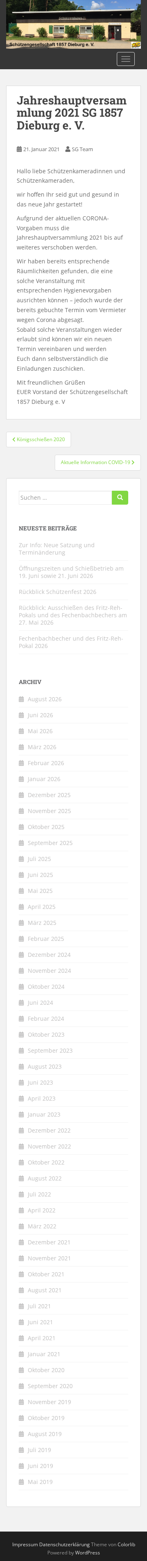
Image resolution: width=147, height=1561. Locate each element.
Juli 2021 (39, 1306)
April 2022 (42, 1210)
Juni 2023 (40, 1082)
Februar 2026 (46, 763)
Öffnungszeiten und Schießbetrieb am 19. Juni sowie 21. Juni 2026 (71, 572)
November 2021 (49, 1258)
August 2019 (45, 1434)
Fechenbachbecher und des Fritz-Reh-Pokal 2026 (71, 642)
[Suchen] (120, 498)
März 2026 (42, 747)
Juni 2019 (40, 1466)
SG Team (82, 149)
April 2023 (42, 1098)
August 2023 (45, 1066)
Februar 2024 (46, 1018)
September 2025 (50, 843)
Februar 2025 (46, 938)
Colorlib (126, 1544)
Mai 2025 (40, 891)
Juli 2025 (39, 859)
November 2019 (49, 1402)
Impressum (25, 1544)
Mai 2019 (40, 1482)
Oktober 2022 (46, 1162)
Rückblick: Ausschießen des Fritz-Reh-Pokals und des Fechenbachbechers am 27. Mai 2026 (73, 615)
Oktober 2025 (46, 827)
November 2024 (49, 970)
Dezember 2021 (49, 1242)
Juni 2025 (40, 875)
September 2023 (50, 1050)
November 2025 (49, 811)
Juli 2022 (39, 1194)
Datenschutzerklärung (64, 1544)
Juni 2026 (40, 715)
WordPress (87, 1552)
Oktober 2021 (46, 1274)
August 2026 (45, 699)
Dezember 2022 (49, 1130)
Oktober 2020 (46, 1370)
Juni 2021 (40, 1322)
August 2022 (45, 1178)
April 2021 (42, 1338)
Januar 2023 (44, 1114)
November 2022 (49, 1146)
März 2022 (42, 1226)
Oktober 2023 (46, 1034)
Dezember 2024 (49, 954)
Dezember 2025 (49, 795)
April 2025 (42, 907)
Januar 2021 (44, 1354)
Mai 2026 (40, 731)
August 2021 (45, 1290)
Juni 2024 (40, 1002)
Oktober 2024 (46, 986)
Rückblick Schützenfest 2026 (57, 592)
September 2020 (50, 1386)
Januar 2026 (44, 779)
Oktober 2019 (46, 1418)
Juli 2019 (39, 1450)
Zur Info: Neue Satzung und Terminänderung (57, 548)
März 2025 (42, 923)
